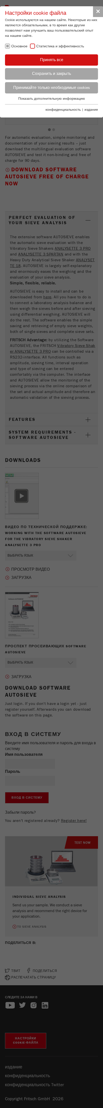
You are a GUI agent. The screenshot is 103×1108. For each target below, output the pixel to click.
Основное (19, 46)
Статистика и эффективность (60, 46)
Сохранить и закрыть (51, 73)
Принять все (51, 60)
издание (91, 110)
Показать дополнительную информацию (51, 99)
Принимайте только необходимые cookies (51, 87)
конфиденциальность (63, 110)
